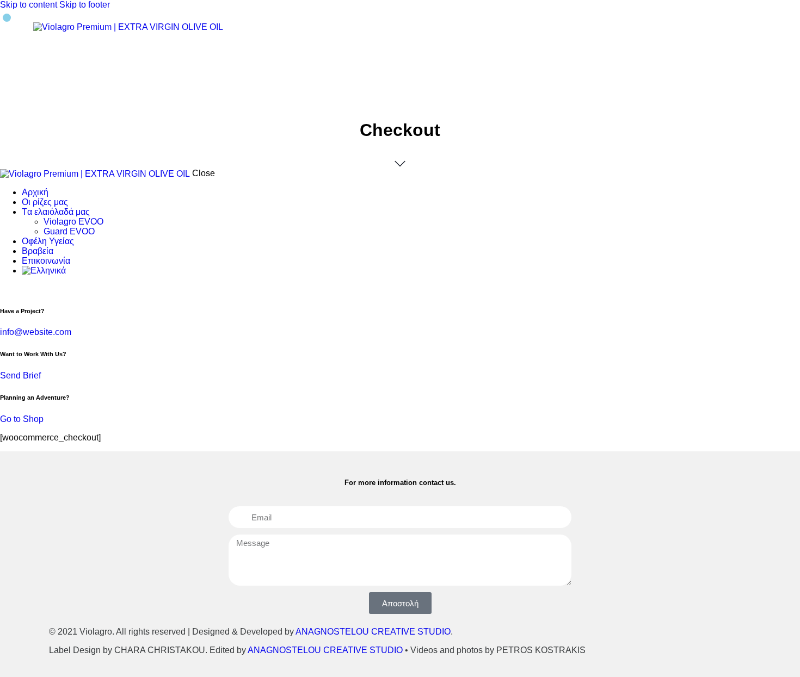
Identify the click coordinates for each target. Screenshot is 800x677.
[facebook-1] (6, 289)
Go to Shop (22, 419)
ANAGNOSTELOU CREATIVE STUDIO (373, 631)
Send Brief (20, 375)
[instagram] (18, 289)
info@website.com (35, 332)
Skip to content (28, 4)
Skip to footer (84, 4)
